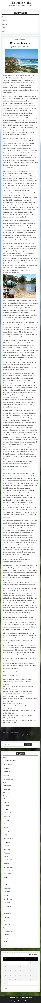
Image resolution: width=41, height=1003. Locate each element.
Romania (7, 853)
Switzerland (8, 867)
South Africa (21, 39)
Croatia (6, 820)
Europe (5, 796)
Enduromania (8, 942)
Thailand (7, 789)
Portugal (7, 849)
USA (4, 945)
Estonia (7, 805)
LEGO (4, 31)
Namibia (7, 772)
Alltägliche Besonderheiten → (29, 735)
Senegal (7, 775)
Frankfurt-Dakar (10, 761)
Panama (6, 917)
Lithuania (8, 813)
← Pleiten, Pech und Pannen (10, 733)
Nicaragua (7, 913)
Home (4, 17)
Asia (4, 782)
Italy (5, 835)
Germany (7, 831)
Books (4, 24)
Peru (5, 921)
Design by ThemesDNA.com (20, 1001)
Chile (6, 884)
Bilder (12, 591)
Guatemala (7, 902)
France (6, 827)
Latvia (7, 809)
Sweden (7, 863)
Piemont (7, 842)
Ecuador (7, 895)
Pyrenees (8, 860)
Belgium (7, 816)
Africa (5, 758)
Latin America (8, 870)
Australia (6, 792)
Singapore (7, 785)
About (4, 27)
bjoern (14, 47)
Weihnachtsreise (20, 43)
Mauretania (8, 764)
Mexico (6, 910)
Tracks (4, 20)
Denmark (7, 824)
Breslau (6, 938)
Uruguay (7, 924)
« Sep (5, 989)
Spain (6, 857)
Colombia (7, 888)
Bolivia (6, 881)
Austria (6, 799)
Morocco (7, 768)
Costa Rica (7, 892)
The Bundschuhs (20, 2)
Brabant (7, 934)
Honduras (7, 906)
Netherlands (8, 838)
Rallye (5, 928)
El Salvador (8, 899)
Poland (6, 846)
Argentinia (7, 873)
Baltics (6, 802)
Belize (6, 877)
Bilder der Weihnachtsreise (13, 470)
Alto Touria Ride (9, 931)
